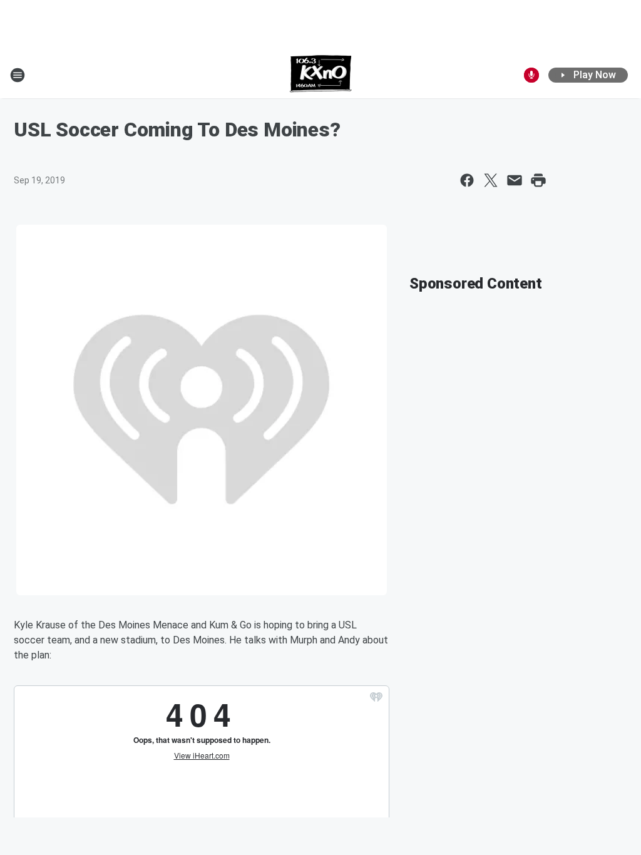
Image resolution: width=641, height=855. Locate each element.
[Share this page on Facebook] (467, 180)
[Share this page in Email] (514, 180)
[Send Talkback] (531, 75)
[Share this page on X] (491, 180)
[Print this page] (538, 180)
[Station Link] (320, 75)
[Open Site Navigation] (17, 75)
